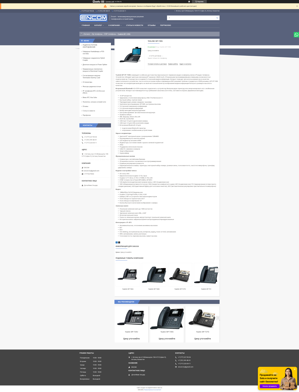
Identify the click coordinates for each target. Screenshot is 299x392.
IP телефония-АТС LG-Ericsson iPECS (94, 92)
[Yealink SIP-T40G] (154, 274)
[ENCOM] (93, 18)
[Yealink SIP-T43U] (128, 274)
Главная (86, 25)
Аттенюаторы (87, 82)
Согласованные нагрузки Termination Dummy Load (91, 77)
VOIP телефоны (110, 34)
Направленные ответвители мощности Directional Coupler (93, 70)
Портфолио (165, 25)
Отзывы (152, 25)
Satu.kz (159, 387)
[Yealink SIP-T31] (206, 274)
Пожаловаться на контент (152, 390)
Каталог (98, 25)
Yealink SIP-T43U (127, 289)
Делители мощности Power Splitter (95, 64)
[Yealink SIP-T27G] (180, 274)
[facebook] (117, 243)
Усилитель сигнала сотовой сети (94, 102)
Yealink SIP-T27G (180, 289)
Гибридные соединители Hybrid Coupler (94, 59)
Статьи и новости (134, 25)
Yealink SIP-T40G (154, 289)
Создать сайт (109, 1)
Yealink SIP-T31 (206, 289)
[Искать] (217, 18)
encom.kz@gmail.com (91, 171)
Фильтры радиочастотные (92, 86)
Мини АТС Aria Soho (90, 97)
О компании (114, 25)
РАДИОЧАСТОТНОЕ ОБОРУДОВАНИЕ (90, 46)
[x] (119, 243)
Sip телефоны (97, 34)
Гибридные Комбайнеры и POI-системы (93, 52)
